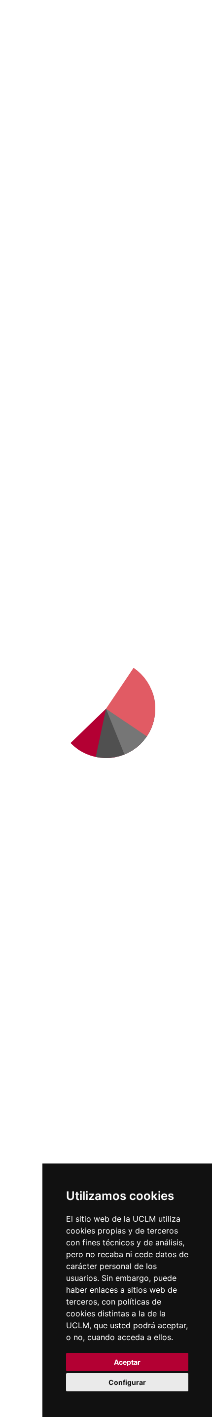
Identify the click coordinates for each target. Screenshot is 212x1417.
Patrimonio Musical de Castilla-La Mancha (106, 412)
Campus (28, 745)
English (126, 8)
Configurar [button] (127, 1382)
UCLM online (37, 914)
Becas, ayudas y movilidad (60, 940)
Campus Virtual (41, 1177)
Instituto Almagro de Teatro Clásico (106, 295)
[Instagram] (86, 674)
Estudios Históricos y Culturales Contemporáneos (106, 256)
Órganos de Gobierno (53, 758)
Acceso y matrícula (47, 902)
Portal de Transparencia (58, 796)
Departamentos (42, 1046)
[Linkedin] (67, 674)
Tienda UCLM (38, 1292)
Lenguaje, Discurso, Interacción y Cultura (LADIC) (106, 458)
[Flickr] (125, 674)
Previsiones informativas (59, 783)
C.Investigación (41, 1059)
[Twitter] (48, 674)
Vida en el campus (46, 927)
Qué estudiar (37, 889)
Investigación (69, 78)
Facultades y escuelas (52, 1033)
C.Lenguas (32, 1097)
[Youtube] (106, 674)
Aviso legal (23, 1371)
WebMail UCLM (42, 1279)
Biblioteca (31, 1164)
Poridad (173, 217)
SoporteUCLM (51, 645)
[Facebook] (29, 674)
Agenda (27, 770)
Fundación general (47, 822)
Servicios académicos (51, 966)
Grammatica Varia (106, 373)
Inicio (30, 78)
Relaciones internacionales (62, 732)
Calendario (33, 953)
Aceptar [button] (127, 1362)
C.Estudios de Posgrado (56, 1084)
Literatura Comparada (73, 217)
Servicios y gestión (47, 809)
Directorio (32, 1267)
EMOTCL (106, 186)
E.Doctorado (36, 1071)
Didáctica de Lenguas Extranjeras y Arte (106, 334)
